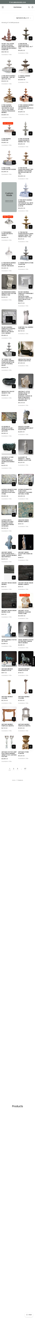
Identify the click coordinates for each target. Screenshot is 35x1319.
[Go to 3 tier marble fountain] (9, 128)
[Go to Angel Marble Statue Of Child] (9, 629)
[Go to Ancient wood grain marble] (9, 573)
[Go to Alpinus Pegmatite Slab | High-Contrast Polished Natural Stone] (25, 479)
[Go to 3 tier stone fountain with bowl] (9, 158)
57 (25, 769)
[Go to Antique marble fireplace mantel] (9, 714)
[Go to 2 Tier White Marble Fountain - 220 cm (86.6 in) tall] (9, 66)
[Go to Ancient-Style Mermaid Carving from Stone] (25, 600)
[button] (3, 7)
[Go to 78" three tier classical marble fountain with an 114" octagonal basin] (9, 349)
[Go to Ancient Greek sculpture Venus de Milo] (25, 542)
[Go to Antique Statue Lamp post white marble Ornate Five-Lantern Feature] (9, 742)
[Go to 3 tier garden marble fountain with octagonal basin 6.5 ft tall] (25, 95)
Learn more (9, 201)
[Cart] (32, 7)
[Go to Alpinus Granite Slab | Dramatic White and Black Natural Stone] (9, 479)
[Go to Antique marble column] (9, 686)
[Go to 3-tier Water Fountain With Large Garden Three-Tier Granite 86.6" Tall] (25, 222)
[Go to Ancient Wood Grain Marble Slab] (9, 600)
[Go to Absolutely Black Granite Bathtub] (25, 349)
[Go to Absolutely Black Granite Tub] (9, 381)
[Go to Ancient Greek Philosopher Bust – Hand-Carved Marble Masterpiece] (9, 542)
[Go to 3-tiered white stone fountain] (25, 252)
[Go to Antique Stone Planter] (25, 742)
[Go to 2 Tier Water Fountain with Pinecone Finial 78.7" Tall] (25, 33)
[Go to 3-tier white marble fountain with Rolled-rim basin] (9, 252)
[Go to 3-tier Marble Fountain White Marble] (9, 222)
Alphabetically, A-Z (22, 18)
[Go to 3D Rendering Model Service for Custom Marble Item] (9, 282)
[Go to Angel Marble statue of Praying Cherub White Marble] (25, 629)
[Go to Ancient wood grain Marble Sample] (25, 573)
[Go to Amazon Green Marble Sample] (25, 510)
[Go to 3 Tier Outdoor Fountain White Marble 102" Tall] (25, 128)
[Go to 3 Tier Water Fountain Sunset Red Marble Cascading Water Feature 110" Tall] (25, 158)
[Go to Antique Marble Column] (25, 686)
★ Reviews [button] (33, 661)
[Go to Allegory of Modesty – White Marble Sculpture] (25, 447)
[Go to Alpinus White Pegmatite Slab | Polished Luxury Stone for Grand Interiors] (9, 510)
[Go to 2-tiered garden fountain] (25, 66)
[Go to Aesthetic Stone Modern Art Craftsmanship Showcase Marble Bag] (9, 447)
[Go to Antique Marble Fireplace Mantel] (25, 714)
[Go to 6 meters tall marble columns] (25, 317)
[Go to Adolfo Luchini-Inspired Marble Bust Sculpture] (25, 416)
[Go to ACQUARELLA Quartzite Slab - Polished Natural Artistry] (9, 416)
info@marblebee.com (18, 2)
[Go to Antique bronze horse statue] (9, 659)
